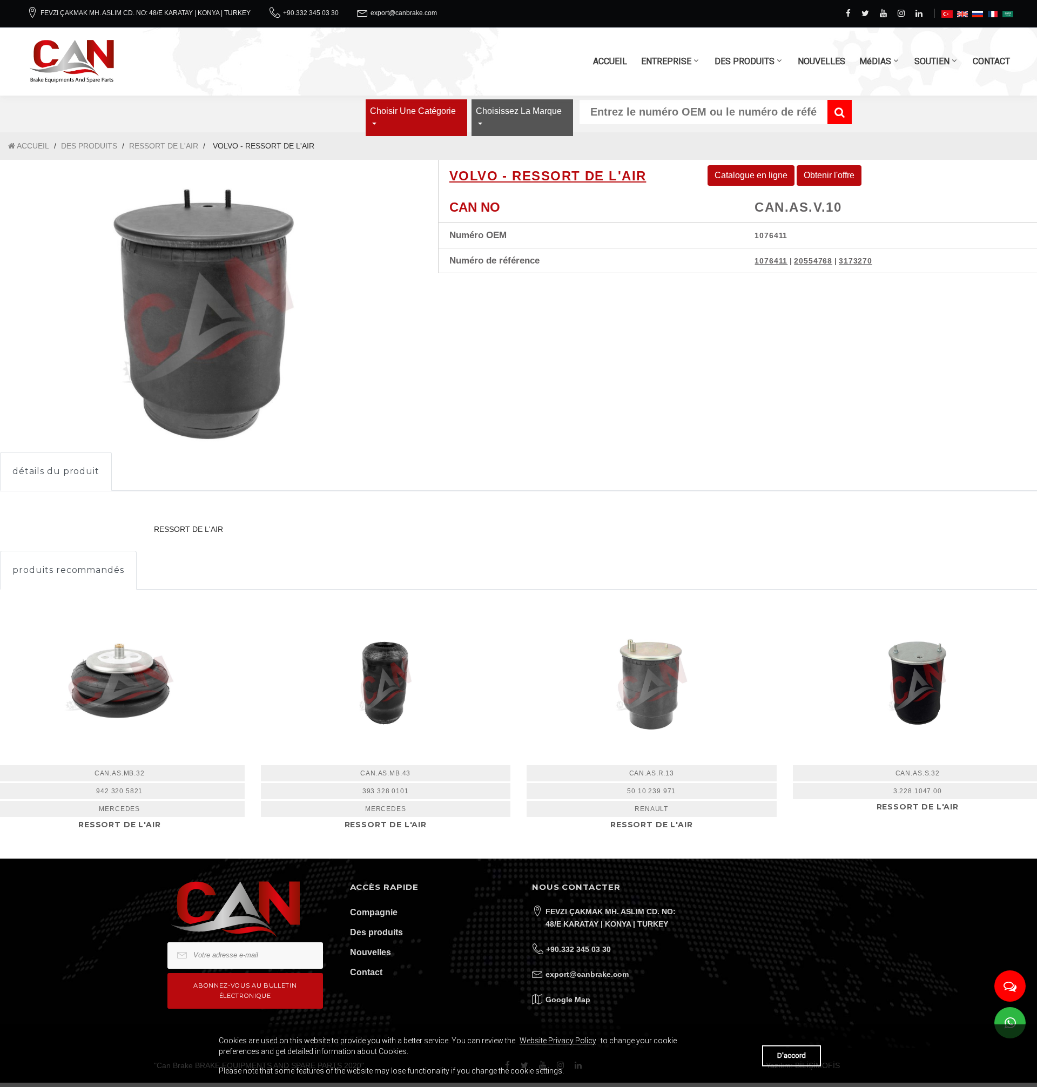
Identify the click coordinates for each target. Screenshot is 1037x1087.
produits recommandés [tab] (68, 570)
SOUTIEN (932, 61)
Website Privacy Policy (558, 1040)
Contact (366, 972)
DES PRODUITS (745, 61)
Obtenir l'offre (829, 175)
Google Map (568, 999)
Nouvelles (370, 952)
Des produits (376, 932)
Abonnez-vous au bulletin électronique (245, 991)
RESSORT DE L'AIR (163, 145)
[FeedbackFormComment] (1010, 986)
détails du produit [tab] (55, 471)
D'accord (791, 1055)
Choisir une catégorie (413, 111)
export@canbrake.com (404, 13)
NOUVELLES (821, 61)
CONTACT (991, 61)
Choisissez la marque (519, 111)
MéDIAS (875, 61)
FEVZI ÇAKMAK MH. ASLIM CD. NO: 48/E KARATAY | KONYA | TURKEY (146, 13)
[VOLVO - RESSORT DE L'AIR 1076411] (386, 682)
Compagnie (374, 912)
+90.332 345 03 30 (311, 13)
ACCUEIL (610, 61)
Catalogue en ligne (751, 175)
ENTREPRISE (666, 61)
